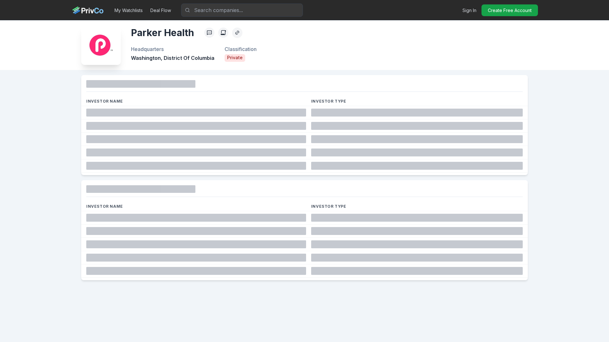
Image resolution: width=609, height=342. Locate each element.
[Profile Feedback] (209, 33)
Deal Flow (160, 10)
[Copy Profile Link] (237, 33)
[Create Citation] (223, 33)
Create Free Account (510, 10)
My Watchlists (129, 10)
